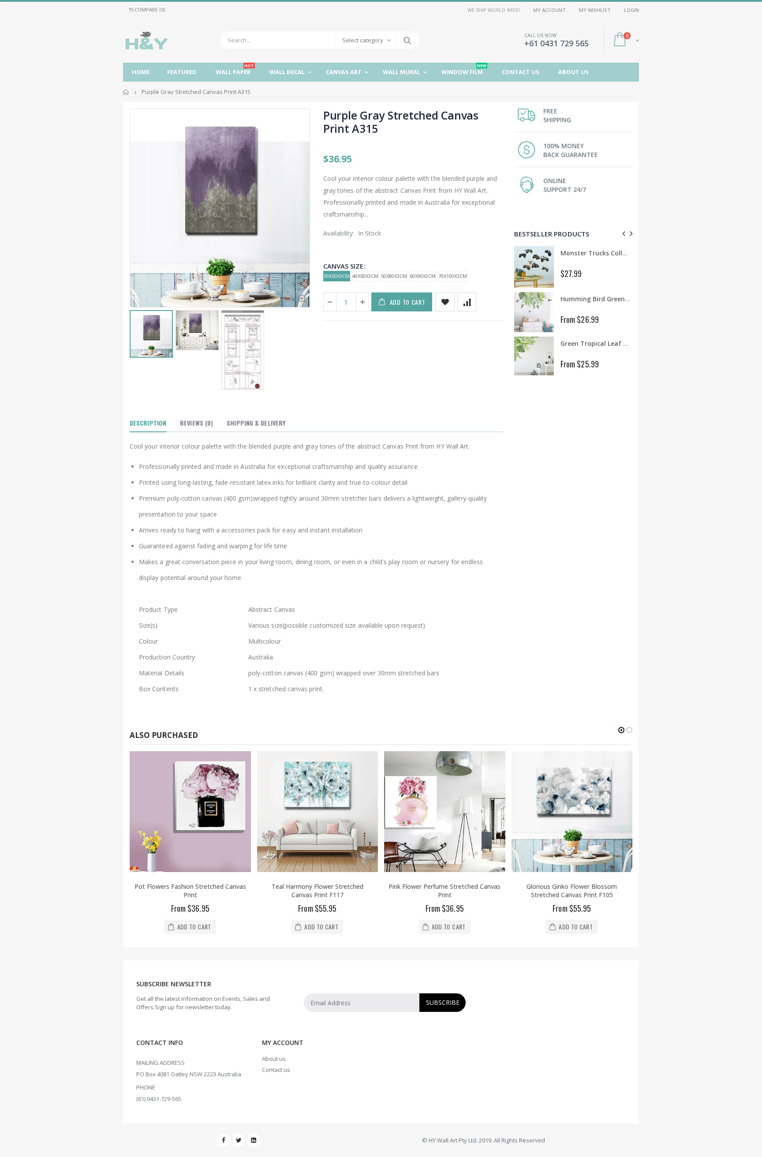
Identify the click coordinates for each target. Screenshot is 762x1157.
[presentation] (622, 234)
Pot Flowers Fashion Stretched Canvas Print (190, 890)
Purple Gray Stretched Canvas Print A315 (400, 122)
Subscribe (442, 1002)
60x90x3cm (423, 276)
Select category (362, 40)
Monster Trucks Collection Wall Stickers (621, 253)
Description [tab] (148, 422)
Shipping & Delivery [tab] (256, 422)
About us (274, 1059)
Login (631, 10)
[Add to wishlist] (445, 301)
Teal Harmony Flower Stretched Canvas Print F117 (317, 890)
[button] (621, 730)
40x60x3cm (365, 276)
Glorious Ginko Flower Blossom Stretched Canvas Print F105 (572, 890)
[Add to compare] (466, 301)
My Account (549, 10)
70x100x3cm (452, 276)
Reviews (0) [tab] (196, 422)
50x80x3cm (394, 276)
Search (408, 40)
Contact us (276, 1070)
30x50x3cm (337, 276)
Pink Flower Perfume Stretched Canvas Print (444, 890)
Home (126, 92)
